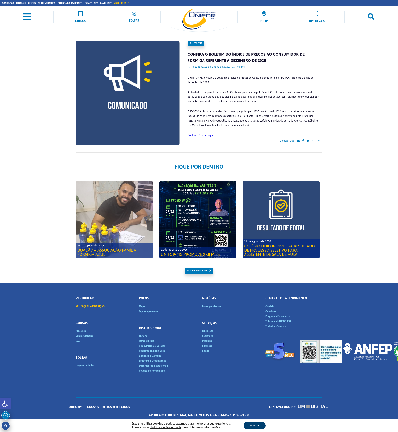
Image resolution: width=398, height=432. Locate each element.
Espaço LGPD (91, 3)
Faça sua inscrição (92, 306)
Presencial (81, 331)
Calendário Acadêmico (70, 3)
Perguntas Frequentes (277, 316)
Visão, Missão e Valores (152, 345)
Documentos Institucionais (153, 365)
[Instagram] (318, 141)
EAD (78, 340)
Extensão (207, 345)
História (143, 335)
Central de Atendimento (42, 3)
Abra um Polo (121, 3)
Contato (269, 306)
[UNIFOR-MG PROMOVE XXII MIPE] (198, 219)
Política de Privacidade (152, 370)
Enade (205, 350)
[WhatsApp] (313, 141)
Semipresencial (84, 335)
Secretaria (208, 335)
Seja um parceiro (148, 311)
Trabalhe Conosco (275, 326)
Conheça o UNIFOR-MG (14, 3)
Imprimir (240, 66)
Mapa (142, 306)
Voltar (198, 43)
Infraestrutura (146, 340)
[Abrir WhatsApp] (387, 421)
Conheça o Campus (150, 355)
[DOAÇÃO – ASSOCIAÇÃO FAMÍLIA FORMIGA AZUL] (114, 219)
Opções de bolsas (86, 365)
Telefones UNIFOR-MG (278, 321)
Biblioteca (208, 331)
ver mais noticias (197, 271)
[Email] (298, 141)
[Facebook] (303, 141)
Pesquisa (207, 340)
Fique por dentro (211, 306)
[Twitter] (308, 141)
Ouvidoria (270, 311)
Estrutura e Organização (152, 360)
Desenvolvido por (283, 407)
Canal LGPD (106, 3)
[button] (5, 403)
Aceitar (254, 425)
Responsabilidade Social (152, 350)
